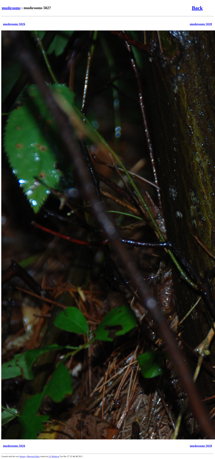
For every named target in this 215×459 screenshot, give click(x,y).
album (22, 456)
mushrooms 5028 (201, 24)
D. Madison (54, 456)
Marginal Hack (33, 456)
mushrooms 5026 (14, 24)
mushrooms (11, 8)
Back (197, 8)
